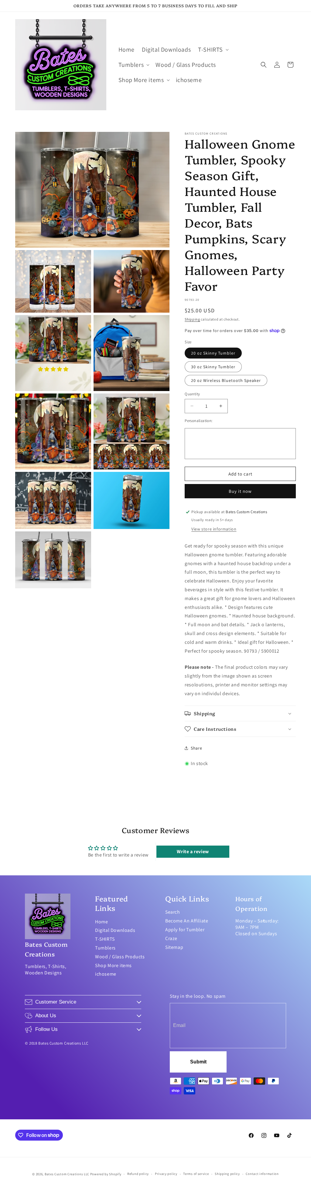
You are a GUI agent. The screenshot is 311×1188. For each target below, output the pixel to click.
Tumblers (105, 948)
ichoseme (105, 974)
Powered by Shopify (105, 1174)
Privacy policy (166, 1174)
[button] (212, 49)
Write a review (193, 851)
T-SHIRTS (105, 939)
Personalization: (198, 420)
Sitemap (174, 947)
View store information (213, 529)
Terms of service (196, 1174)
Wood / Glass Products (120, 956)
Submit (198, 1061)
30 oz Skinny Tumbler (213, 366)
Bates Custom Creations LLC (67, 1174)
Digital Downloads (115, 930)
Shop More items (113, 965)
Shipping (192, 319)
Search (172, 912)
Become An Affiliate (186, 921)
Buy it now (240, 491)
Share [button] (196, 748)
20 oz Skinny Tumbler (213, 353)
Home (101, 921)
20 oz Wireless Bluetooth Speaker (226, 380)
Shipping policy (227, 1174)
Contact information (262, 1174)
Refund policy (138, 1174)
